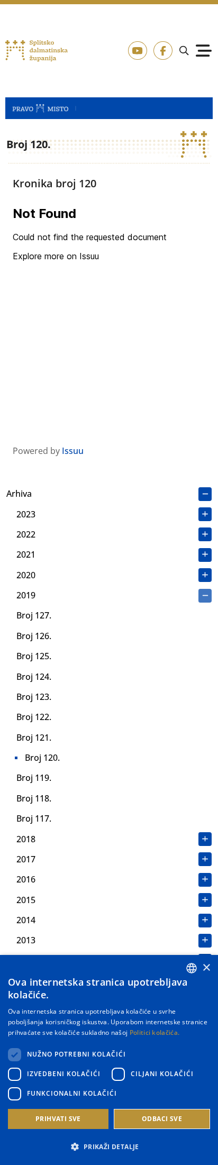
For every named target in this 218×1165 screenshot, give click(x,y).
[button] (109, 1146)
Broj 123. (33, 697)
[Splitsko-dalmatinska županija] (36, 51)
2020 (25, 575)
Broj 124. (33, 676)
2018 (25, 839)
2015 (25, 900)
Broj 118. (33, 798)
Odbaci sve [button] (162, 1118)
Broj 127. (33, 615)
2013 (25, 940)
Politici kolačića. (154, 1032)
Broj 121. (33, 737)
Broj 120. (42, 757)
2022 (25, 534)
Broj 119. (33, 778)
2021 (25, 554)
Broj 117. (33, 818)
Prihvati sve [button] (58, 1118)
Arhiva (19, 493)
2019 (25, 595)
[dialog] (109, 1060)
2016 (25, 879)
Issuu (73, 451)
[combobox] (191, 968)
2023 (25, 514)
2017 (25, 859)
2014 (25, 920)
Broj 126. (33, 636)
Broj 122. (33, 717)
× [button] (206, 968)
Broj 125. (33, 656)
